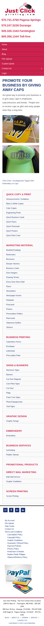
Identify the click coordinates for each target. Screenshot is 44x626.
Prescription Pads (13, 355)
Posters (9, 309)
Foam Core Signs (13, 397)
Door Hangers (11, 273)
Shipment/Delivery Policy (17, 557)
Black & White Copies (15, 204)
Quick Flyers (11, 222)
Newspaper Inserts (13, 295)
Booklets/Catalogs (13, 250)
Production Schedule (15, 551)
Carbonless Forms (13, 342)
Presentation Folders (14, 314)
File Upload (9, 523)
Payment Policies (14, 546)
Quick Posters (12, 231)
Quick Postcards (13, 226)
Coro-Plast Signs (13, 384)
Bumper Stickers (13, 264)
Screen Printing (12, 496)
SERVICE (34, 618)
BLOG (7, 618)
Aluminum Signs (12, 370)
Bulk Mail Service (13, 477)
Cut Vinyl (9, 388)
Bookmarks (11, 254)
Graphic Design (12, 421)
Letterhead (10, 351)
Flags (8, 393)
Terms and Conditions (13, 532)
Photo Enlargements (14, 402)
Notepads (10, 300)
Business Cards (12, 268)
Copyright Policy (13, 537)
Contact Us (9, 529)
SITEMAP (25, 618)
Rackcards (10, 318)
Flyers (8, 286)
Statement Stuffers (13, 323)
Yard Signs (10, 406)
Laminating (10, 450)
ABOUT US (15, 618)
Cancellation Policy (14, 535)
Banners (9, 374)
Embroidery (11, 436)
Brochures (10, 259)
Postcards (10, 304)
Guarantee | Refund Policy (17, 543)
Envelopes (10, 346)
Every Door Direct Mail (15, 282)
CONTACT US (22, 620)
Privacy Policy (13, 549)
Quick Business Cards (15, 217)
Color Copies (11, 208)
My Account (9, 520)
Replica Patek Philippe (16, 554)
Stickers (9, 327)
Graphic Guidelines (14, 481)
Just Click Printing (22, 9)
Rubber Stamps (12, 455)
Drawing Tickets (12, 277)
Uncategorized (18, 181)
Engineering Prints (13, 213)
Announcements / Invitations (17, 199)
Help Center (9, 526)
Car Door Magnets (13, 379)
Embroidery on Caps (10, 183)
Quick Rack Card (13, 235)
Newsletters (11, 291)
